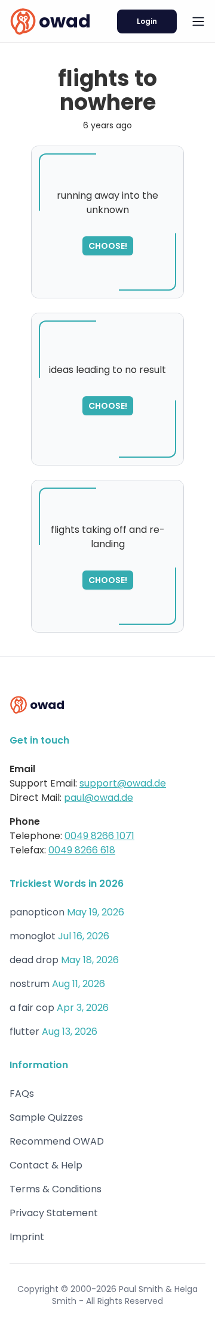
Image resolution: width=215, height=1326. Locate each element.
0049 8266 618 (81, 850)
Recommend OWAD (57, 1141)
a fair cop (32, 1007)
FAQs (22, 1093)
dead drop (34, 960)
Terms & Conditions (56, 1189)
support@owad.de (122, 783)
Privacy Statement (54, 1213)
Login (147, 21)
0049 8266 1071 (99, 836)
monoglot (33, 936)
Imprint (27, 1237)
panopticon (37, 912)
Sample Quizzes (46, 1117)
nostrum (30, 984)
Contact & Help (46, 1165)
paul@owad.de (98, 797)
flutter (24, 1031)
